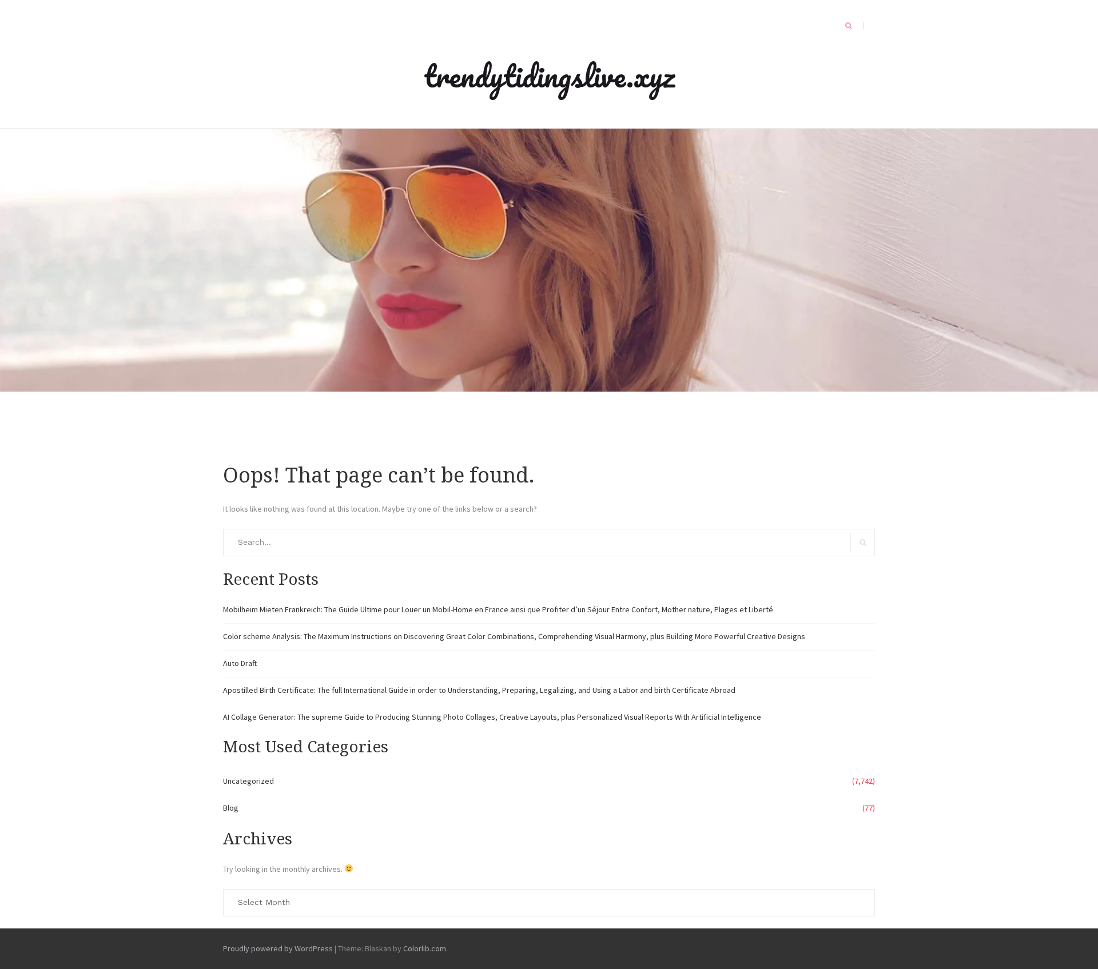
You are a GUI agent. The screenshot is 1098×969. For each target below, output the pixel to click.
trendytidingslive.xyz (549, 75)
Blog (230, 808)
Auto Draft (240, 663)
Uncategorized (248, 781)
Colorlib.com (424, 948)
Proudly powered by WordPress (278, 948)
